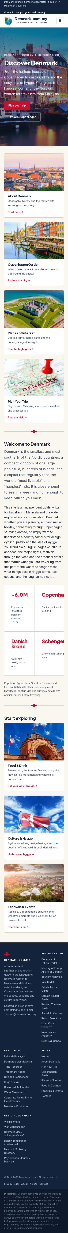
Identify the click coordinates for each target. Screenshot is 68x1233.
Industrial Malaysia (14, 1056)
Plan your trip (17, 105)
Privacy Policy (11, 1184)
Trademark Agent (14, 1071)
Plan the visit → (17, 417)
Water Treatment (14, 1092)
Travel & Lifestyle (51, 1013)
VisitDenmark (12, 1121)
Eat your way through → (23, 785)
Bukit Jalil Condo (51, 1040)
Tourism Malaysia (51, 976)
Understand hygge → (21, 854)
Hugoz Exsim (12, 1081)
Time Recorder (13, 1066)
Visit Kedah (48, 982)
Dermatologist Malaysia (18, 1061)
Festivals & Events (52, 1090)
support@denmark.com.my (30, 12)
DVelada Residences (16, 1076)
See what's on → (18, 926)
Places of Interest (51, 1080)
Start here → (16, 212)
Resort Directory (51, 1018)
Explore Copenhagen (22, 117)
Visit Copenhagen (14, 1126)
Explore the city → (19, 280)
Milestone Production (16, 1106)
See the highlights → (21, 349)
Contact (8, 12)
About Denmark (50, 1061)
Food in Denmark (51, 1085)
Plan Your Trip (49, 1066)
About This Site (29, 1184)
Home (45, 1056)
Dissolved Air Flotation (17, 1087)
